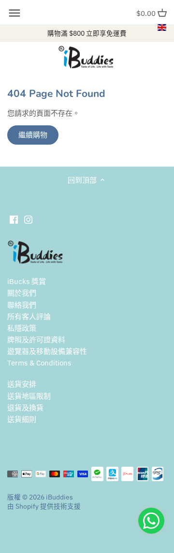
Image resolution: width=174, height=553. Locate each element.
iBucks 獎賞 (26, 281)
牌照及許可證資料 (36, 339)
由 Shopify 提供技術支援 (44, 506)
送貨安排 (21, 384)
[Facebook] (14, 219)
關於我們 (21, 292)
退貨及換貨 (25, 407)
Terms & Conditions (39, 362)
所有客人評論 (29, 316)
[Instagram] (28, 219)
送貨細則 (21, 419)
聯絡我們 (21, 305)
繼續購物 (32, 134)
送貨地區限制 (29, 396)
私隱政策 (21, 328)
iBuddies (59, 497)
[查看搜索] (14, 13)
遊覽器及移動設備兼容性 (47, 351)
